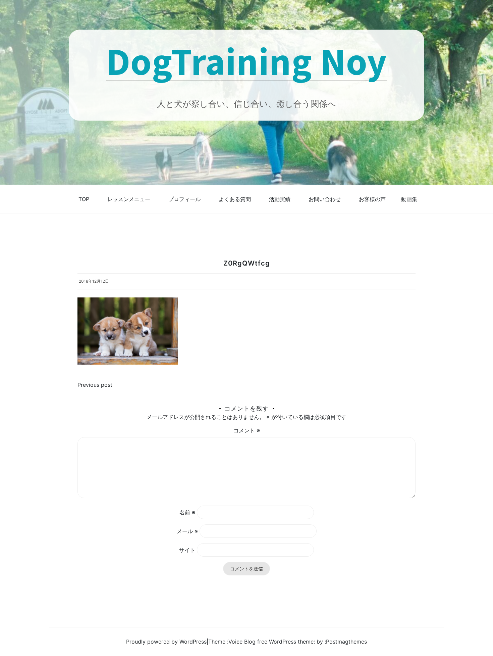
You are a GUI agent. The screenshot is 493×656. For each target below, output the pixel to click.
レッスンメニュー (128, 199)
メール (187, 531)
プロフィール (184, 199)
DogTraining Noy (246, 60)
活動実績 (279, 199)
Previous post (94, 384)
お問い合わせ (325, 199)
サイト (187, 550)
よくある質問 (235, 199)
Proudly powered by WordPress (166, 641)
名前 (187, 512)
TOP (83, 199)
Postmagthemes (346, 641)
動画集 (409, 199)
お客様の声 (372, 199)
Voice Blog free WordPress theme (271, 641)
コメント (246, 430)
